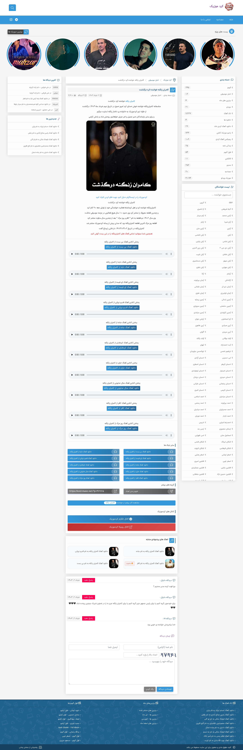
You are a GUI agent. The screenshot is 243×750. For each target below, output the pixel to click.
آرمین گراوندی (225, 312)
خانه (231, 19)
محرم (229, 165)
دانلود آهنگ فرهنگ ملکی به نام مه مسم (218, 732)
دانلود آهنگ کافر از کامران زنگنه (121, 408)
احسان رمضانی (225, 383)
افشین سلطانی (198, 474)
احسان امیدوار (225, 370)
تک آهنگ (227, 113)
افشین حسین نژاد (224, 474)
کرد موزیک (167, 80)
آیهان (202, 345)
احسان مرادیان (225, 396)
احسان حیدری (225, 377)
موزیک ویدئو (226, 178)
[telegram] (16, 20)
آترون (202, 202)
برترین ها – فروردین (149, 719)
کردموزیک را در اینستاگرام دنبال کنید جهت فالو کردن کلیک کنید (121, 197)
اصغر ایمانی (226, 454)
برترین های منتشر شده (148, 710)
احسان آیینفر (226, 364)
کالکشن (228, 158)
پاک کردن (150, 689)
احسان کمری (199, 390)
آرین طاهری (199, 325)
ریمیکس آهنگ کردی (223, 139)
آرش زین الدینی (198, 248)
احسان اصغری (198, 364)
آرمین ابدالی (226, 299)
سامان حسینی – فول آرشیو (69, 715)
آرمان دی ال (226, 286)
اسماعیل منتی (225, 435)
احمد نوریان (199, 416)
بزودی (228, 107)
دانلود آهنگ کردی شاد (222, 126)
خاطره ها (227, 120)
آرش (229, 235)
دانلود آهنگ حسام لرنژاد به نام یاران (44, 126)
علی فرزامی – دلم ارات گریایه (39, 87)
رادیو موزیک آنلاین (224, 133)
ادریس (201, 422)
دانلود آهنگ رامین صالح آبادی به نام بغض (42, 133)
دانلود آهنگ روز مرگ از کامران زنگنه (121, 428)
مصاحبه (219, 19)
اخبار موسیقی (225, 94)
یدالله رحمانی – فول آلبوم (69, 732)
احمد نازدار (227, 416)
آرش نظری (200, 267)
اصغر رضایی (199, 454)
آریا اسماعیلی (226, 319)
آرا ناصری (200, 209)
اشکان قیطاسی (225, 448)
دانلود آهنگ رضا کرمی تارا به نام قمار (35, 98)
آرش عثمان (227, 254)
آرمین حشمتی (225, 306)
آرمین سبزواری (198, 306)
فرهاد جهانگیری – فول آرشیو (68, 719)
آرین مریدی (226, 332)
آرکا (203, 273)
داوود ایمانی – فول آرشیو (69, 710)
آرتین (229, 228)
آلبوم (229, 87)
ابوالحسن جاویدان (197, 351)
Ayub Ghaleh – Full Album (68, 727)
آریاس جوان (199, 319)
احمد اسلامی (199, 396)
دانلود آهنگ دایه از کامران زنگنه (121, 267)
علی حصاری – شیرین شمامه (40, 110)
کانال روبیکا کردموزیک (119, 527)
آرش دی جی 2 (225, 248)
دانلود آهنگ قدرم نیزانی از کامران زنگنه (121, 307)
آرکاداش (228, 280)
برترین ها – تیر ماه (149, 715)
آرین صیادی (226, 325)
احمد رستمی (199, 403)
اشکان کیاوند (199, 448)
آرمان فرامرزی (226, 293)
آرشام (229, 273)
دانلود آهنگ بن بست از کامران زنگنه (121, 247)
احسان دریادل (198, 377)
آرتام (202, 222)
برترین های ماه (225, 100)
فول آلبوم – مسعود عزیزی (69, 740)
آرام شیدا (227, 222)
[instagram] (11, 20)
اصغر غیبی (227, 461)
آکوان (202, 332)
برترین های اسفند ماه (148, 723)
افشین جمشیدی (198, 467)
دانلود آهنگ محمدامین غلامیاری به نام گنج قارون (40, 146)
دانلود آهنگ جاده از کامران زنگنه (121, 327)
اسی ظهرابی (199, 435)
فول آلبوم (227, 152)
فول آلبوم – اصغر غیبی (70, 736)
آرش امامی (227, 241)
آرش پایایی (200, 241)
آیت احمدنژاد (226, 345)
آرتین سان (200, 228)
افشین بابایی (226, 467)
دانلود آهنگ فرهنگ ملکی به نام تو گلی (44, 139)
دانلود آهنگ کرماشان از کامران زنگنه (121, 347)
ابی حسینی (226, 358)
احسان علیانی (199, 383)
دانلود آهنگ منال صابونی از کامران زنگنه (121, 388)
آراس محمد (226, 215)
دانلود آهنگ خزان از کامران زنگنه (121, 368)
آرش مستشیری (198, 261)
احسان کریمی (226, 390)
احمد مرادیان (199, 409)
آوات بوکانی (226, 338)
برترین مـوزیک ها (15, 31)
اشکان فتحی (199, 442)
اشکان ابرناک (226, 442)
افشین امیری (199, 461)
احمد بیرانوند (226, 403)
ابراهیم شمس (225, 351)
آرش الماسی (199, 235)
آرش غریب (200, 254)
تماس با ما (206, 19)
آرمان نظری (200, 293)
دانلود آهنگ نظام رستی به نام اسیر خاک (219, 736)
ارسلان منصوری (225, 429)
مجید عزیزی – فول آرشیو (69, 723)
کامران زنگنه (130, 101)
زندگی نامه (227, 145)
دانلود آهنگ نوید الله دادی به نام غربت (219, 740)
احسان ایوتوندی (198, 370)
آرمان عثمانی (199, 286)
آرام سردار (200, 215)
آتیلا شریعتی (226, 209)
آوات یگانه (200, 338)
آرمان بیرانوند (199, 280)
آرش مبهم (227, 261)
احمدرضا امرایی (225, 422)
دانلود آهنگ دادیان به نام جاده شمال (44, 152)
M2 (231, 202)
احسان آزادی (199, 358)
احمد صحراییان (225, 409)
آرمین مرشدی (199, 312)
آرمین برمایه (199, 299)
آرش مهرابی (226, 267)
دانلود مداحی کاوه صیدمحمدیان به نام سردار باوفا (31, 104)
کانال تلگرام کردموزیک (119, 519)
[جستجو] (12, 7)
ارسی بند (200, 429)
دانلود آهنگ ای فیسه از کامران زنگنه (121, 287)
